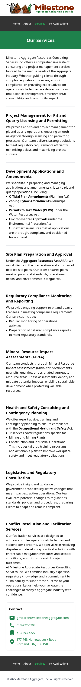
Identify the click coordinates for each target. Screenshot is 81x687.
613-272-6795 (26, 625)
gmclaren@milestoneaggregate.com (43, 618)
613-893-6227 (26, 633)
